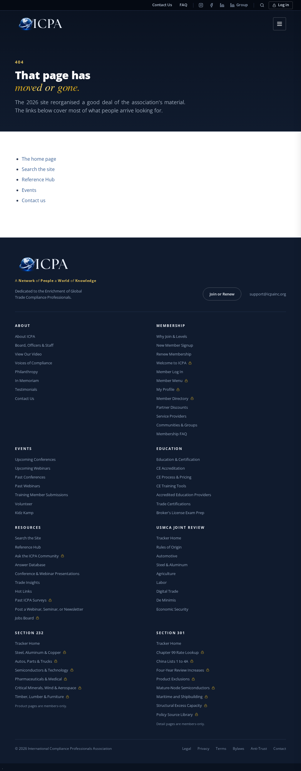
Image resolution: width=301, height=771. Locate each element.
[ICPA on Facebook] (211, 5)
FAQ (183, 4)
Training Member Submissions (41, 494)
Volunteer (23, 503)
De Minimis (166, 600)
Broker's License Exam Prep (180, 512)
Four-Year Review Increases (180, 670)
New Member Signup (174, 345)
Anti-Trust (259, 748)
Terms (221, 748)
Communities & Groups (176, 425)
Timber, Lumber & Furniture (39, 696)
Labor (161, 582)
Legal (186, 748)
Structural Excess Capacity (179, 705)
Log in (283, 4)
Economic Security (172, 609)
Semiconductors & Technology (41, 670)
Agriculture (165, 573)
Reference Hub (38, 179)
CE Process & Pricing (173, 477)
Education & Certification (178, 459)
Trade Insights (27, 582)
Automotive (166, 556)
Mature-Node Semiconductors (183, 688)
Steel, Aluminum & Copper (38, 652)
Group (242, 4)
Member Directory (172, 398)
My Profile (170, 389)
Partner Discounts (172, 407)
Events (29, 190)
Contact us (34, 200)
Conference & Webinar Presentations (47, 573)
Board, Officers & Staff (34, 345)
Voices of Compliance (33, 362)
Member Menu (170, 380)
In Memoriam (27, 380)
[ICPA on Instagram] (200, 5)
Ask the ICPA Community (37, 556)
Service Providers (171, 416)
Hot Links (23, 591)
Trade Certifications (173, 503)
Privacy (203, 748)
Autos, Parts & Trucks (33, 661)
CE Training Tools (171, 485)
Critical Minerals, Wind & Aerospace (45, 688)
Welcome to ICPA (171, 363)
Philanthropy (26, 371)
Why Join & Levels (171, 336)
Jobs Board (28, 618)
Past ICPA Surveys (30, 600)
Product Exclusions (173, 679)
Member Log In (169, 371)
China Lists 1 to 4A (172, 661)
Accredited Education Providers (183, 494)
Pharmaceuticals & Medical (38, 679)
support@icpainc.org (268, 294)
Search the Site (28, 538)
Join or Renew (222, 294)
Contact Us (162, 4)
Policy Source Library (174, 714)
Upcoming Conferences (35, 459)
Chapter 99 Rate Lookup (177, 652)
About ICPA (25, 336)
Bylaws (238, 748)
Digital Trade (167, 591)
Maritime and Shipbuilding (179, 696)
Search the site (38, 169)
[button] (262, 5)
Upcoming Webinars (32, 468)
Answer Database (30, 564)
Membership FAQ (171, 433)
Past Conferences (30, 477)
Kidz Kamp (24, 512)
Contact (279, 748)
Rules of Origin (169, 547)
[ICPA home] (38, 24)
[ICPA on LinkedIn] (222, 5)
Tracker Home (168, 538)
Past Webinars (27, 485)
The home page (39, 159)
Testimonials (26, 389)
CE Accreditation (170, 468)
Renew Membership (173, 354)
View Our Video (28, 354)
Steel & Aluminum (172, 564)
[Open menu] (279, 23)
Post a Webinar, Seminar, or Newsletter (49, 609)
